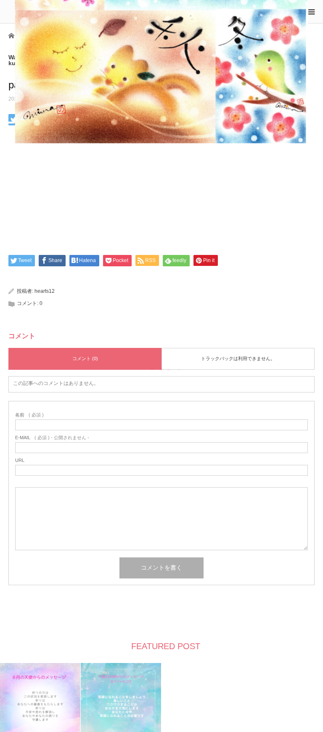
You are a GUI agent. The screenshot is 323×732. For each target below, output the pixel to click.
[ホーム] (11, 35)
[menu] (311, 12)
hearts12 (44, 291)
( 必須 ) (29, 415)
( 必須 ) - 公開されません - (52, 437)
